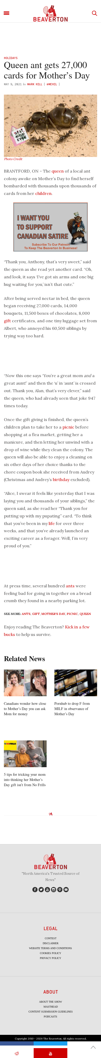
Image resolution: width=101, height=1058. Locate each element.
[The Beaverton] (50, 13)
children (43, 193)
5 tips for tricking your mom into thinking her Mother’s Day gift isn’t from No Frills (25, 779)
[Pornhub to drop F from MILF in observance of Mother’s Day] (75, 682)
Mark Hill (34, 84)
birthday (61, 479)
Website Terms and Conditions (50, 948)
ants (70, 585)
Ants (26, 614)
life (52, 523)
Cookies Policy (50, 953)
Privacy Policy (50, 958)
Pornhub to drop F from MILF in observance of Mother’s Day (72, 708)
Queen (85, 614)
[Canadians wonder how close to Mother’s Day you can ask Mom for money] (25, 682)
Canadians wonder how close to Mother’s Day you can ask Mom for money (25, 708)
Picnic (72, 614)
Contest (50, 938)
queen (58, 171)
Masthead (51, 1006)
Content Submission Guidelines (50, 1011)
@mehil (52, 84)
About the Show (50, 1001)
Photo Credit (13, 159)
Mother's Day (53, 614)
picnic (68, 427)
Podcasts (50, 1016)
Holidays (11, 58)
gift (7, 320)
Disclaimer (51, 943)
